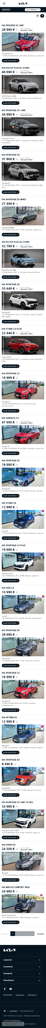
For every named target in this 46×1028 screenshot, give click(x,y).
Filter (42, 16)
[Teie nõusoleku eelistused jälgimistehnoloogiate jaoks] (13, 1024)
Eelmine (5, 934)
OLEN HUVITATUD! (9, 61)
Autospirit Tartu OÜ (5, 1011)
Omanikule (8, 966)
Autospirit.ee (20, 995)
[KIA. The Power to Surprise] (9, 950)
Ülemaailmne (32, 995)
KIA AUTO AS (8, 995)
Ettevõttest (9, 980)
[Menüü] (4, 3)
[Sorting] (38, 16)
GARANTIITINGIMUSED (12, 1021)
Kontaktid (8, 973)
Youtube (10, 989)
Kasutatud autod (26, 1011)
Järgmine (40, 934)
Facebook (5, 989)
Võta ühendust (32, 9)
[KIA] (23, 3)
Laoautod (8, 960)
